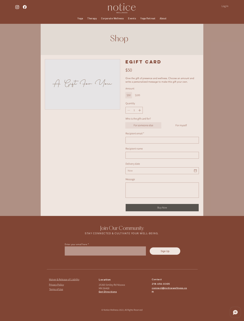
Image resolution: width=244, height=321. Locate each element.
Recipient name (134, 148)
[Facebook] (24, 6)
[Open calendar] (195, 171)
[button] (132, 18)
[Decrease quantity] (128, 110)
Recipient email (134, 133)
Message (130, 179)
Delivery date (132, 163)
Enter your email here (76, 244)
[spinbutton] (134, 110)
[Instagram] (17, 6)
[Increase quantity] (140, 110)
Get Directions (108, 291)
